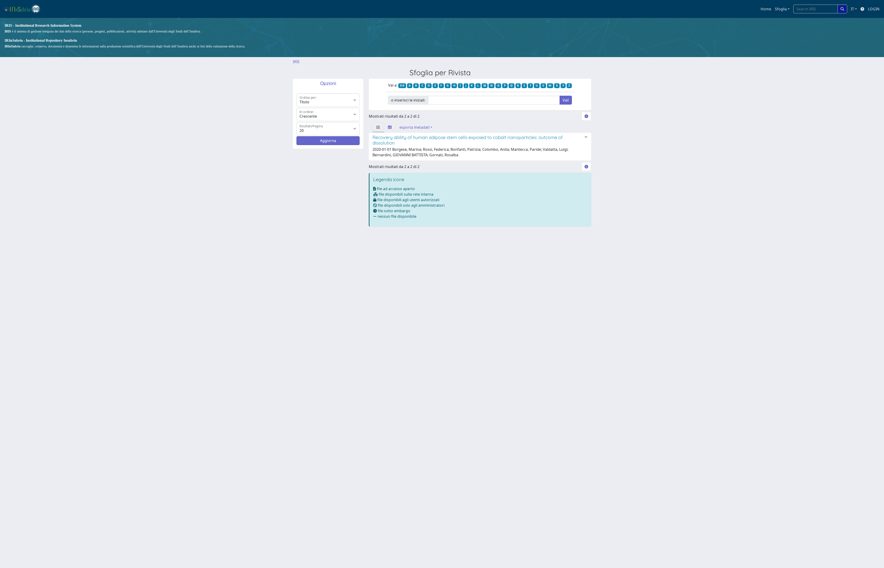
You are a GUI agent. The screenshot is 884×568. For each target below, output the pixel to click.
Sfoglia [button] (781, 9)
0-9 (402, 85)
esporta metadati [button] (414, 127)
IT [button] (852, 9)
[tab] (378, 127)
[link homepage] (24, 8)
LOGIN (873, 9)
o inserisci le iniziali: (408, 100)
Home (766, 9)
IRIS (296, 61)
